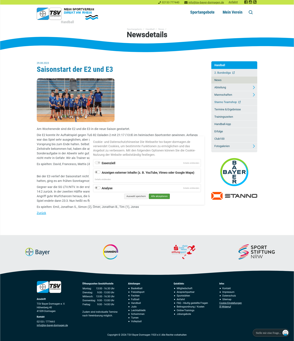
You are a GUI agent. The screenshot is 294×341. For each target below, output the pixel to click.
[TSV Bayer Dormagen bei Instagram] (250, 3)
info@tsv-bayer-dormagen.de (206, 2)
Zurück (41, 213)
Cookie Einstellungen (230, 303)
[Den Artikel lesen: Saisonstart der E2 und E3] (119, 100)
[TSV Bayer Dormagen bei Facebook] (246, 3)
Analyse (107, 188)
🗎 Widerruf (225, 306)
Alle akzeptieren (159, 196)
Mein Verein (232, 12)
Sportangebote (202, 12)
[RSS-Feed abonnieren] (255, 3)
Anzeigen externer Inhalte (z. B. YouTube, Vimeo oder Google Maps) (148, 172)
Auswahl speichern (136, 196)
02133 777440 (170, 2)
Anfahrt (233, 2)
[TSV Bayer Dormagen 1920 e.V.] (67, 14)
